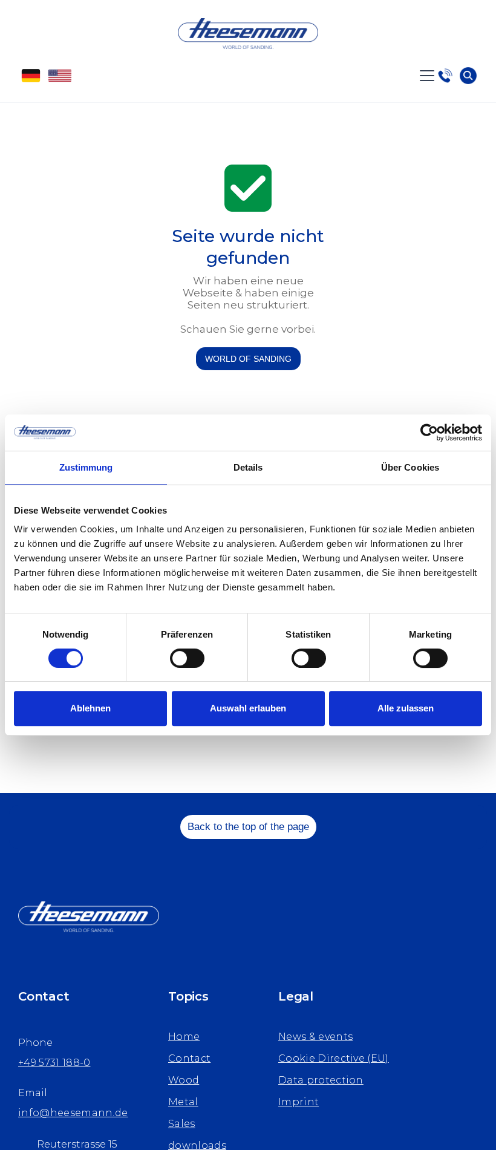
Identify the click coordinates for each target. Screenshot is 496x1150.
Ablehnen (90, 708)
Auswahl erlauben (248, 708)
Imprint (298, 1102)
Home (184, 1036)
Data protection (321, 1080)
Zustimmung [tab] (86, 467)
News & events (315, 1036)
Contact (189, 1058)
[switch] (187, 658)
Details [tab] (248, 467)
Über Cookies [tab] (410, 467)
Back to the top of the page (248, 826)
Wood (183, 1080)
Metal (183, 1102)
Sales (181, 1123)
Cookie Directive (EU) (333, 1058)
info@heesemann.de (73, 1113)
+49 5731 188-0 (54, 1062)
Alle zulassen (405, 708)
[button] (425, 75)
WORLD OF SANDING (248, 359)
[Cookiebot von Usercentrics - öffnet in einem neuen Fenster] (429, 432)
